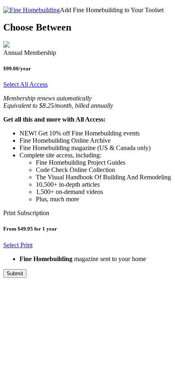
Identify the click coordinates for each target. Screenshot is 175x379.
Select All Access (25, 84)
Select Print (18, 245)
